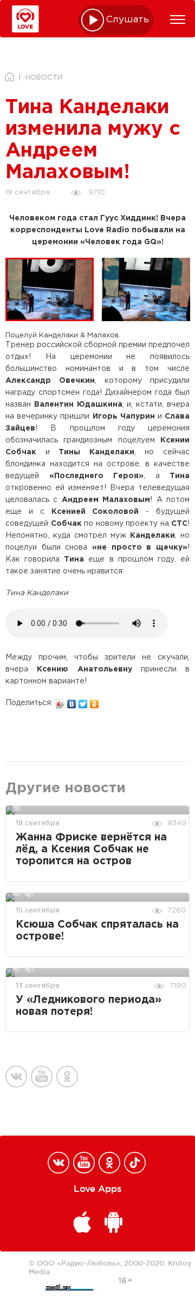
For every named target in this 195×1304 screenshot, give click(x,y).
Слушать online (128, 20)
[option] (53, 289)
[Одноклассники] (94, 701)
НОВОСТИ (43, 78)
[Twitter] (83, 701)
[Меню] (177, 19)
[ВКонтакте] (71, 701)
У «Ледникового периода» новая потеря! (88, 1005)
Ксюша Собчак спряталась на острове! (97, 930)
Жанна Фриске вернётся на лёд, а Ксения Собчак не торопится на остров (91, 849)
